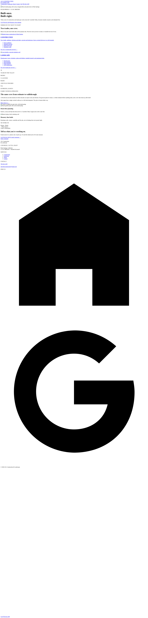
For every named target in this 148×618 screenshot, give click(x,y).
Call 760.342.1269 (24, 4)
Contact (18, 4)
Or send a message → (15, 137)
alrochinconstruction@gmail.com (9, 166)
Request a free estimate (15, 22)
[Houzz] (74, 317)
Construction (4, 4)
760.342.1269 (4, 164)
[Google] (74, 464)
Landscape (9, 4)
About (14, 4)
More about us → (5, 103)
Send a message (4, 138)
